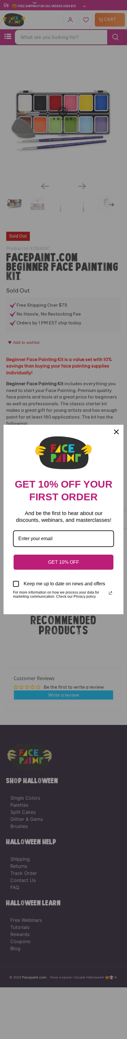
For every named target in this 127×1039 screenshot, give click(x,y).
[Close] (116, 432)
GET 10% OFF (63, 562)
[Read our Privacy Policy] (110, 593)
